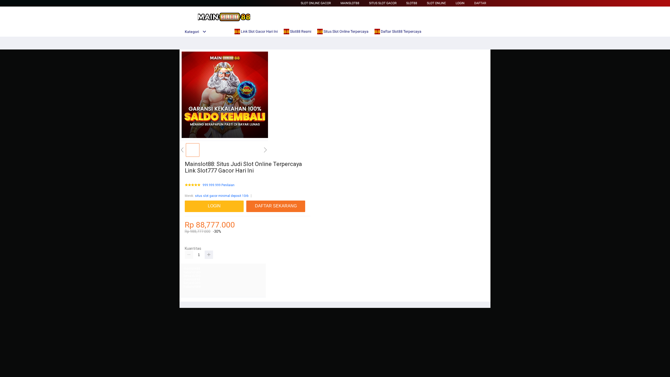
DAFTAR (480, 3)
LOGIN (460, 3)
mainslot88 (192, 268)
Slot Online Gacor (316, 3)
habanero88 (192, 272)
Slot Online (436, 3)
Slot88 (411, 3)
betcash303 (192, 276)
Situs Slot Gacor (383, 3)
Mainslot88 (349, 3)
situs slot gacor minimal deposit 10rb (221, 196)
